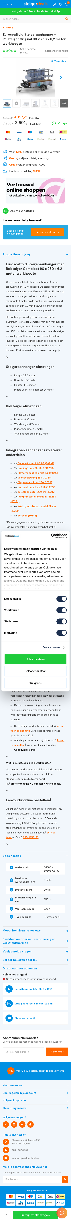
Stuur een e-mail (25, 1018)
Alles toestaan (36, 659)
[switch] (61, 610)
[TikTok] (30, 1124)
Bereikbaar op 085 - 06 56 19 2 (33, 988)
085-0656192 (31, 837)
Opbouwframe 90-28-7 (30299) (35, 463)
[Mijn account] (55, 4)
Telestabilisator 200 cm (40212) (36, 491)
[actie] (35, 192)
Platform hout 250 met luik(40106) (37, 472)
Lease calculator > (47, 232)
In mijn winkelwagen (35, 1215)
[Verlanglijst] (60, 4)
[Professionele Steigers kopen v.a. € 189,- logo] (35, 4)
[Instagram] (14, 1124)
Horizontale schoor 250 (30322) (36, 487)
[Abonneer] (65, 1179)
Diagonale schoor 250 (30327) (35, 482)
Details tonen (51, 647)
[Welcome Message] (61, 1212)
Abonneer (57, 1051)
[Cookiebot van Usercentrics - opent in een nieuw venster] (51, 535)
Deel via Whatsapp (22, 210)
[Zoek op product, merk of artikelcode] (66, 19)
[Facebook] (6, 1124)
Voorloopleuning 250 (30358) (34, 477)
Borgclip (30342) (27, 515)
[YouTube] (22, 1124)
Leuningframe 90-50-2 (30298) (35, 468)
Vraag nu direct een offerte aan (34, 1003)
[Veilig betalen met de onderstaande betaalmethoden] (8, 132)
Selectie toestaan (35, 671)
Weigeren (35, 683)
